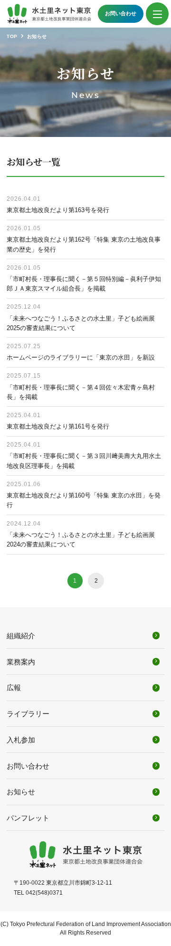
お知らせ (21, 792)
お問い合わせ (120, 13)
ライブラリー (28, 714)
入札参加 (21, 740)
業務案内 (21, 662)
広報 (14, 687)
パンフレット (28, 818)
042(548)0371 (44, 893)
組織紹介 (21, 636)
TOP (12, 36)
